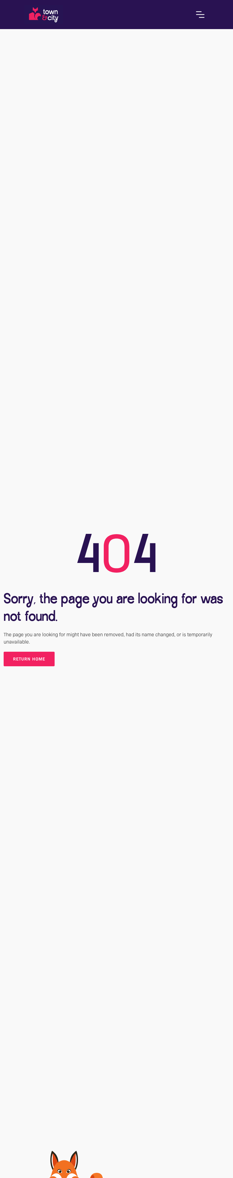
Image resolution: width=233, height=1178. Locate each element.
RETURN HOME (29, 659)
